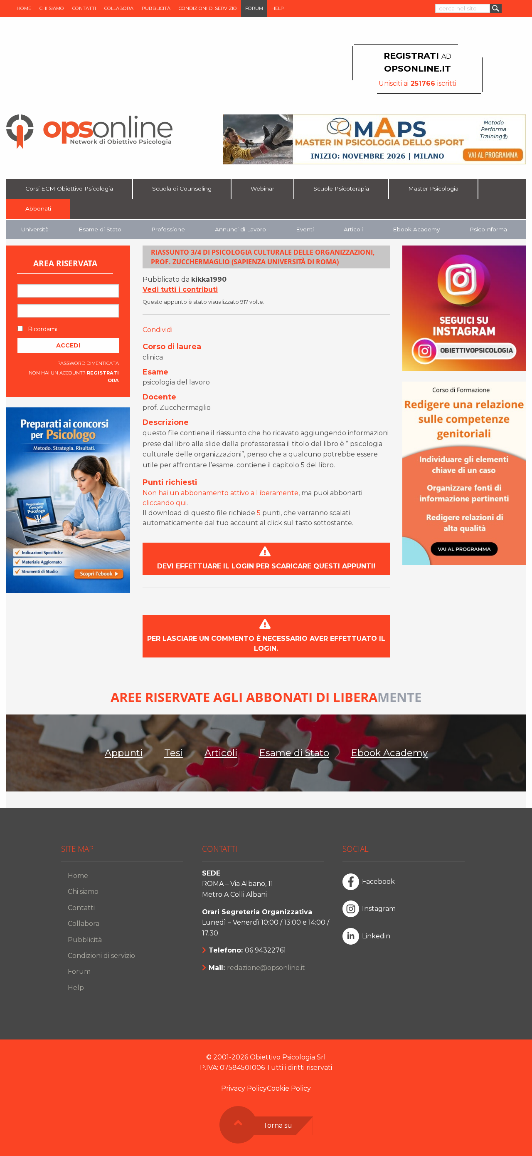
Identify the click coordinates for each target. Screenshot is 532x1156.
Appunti (124, 753)
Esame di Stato (100, 229)
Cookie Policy (289, 1088)
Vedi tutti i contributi (180, 289)
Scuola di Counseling (182, 188)
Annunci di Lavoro (240, 229)
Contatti (84, 8)
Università (35, 229)
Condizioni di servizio (208, 8)
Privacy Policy (244, 1088)
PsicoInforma (488, 229)
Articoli (353, 229)
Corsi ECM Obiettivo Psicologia (69, 188)
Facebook (378, 882)
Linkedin (376, 936)
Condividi (157, 330)
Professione (168, 229)
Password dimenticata (88, 363)
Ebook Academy (416, 229)
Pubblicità (156, 8)
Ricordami (41, 329)
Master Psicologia (433, 188)
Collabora (118, 8)
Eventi (305, 229)
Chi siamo (51, 8)
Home (24, 8)
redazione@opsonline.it (266, 968)
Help (277, 8)
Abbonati (38, 208)
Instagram (379, 909)
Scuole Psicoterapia (341, 188)
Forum (254, 8)
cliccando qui (165, 503)
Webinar (262, 188)
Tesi (173, 753)
